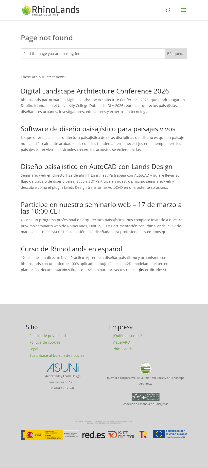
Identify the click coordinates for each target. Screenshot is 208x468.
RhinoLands (123, 348)
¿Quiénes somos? (127, 335)
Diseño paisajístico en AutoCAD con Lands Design (96, 166)
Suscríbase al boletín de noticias (56, 355)
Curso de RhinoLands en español (71, 248)
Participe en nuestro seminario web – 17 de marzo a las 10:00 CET (101, 208)
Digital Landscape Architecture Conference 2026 (95, 91)
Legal (33, 348)
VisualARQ (121, 342)
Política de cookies (44, 342)
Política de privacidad (47, 335)
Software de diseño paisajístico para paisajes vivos (98, 128)
